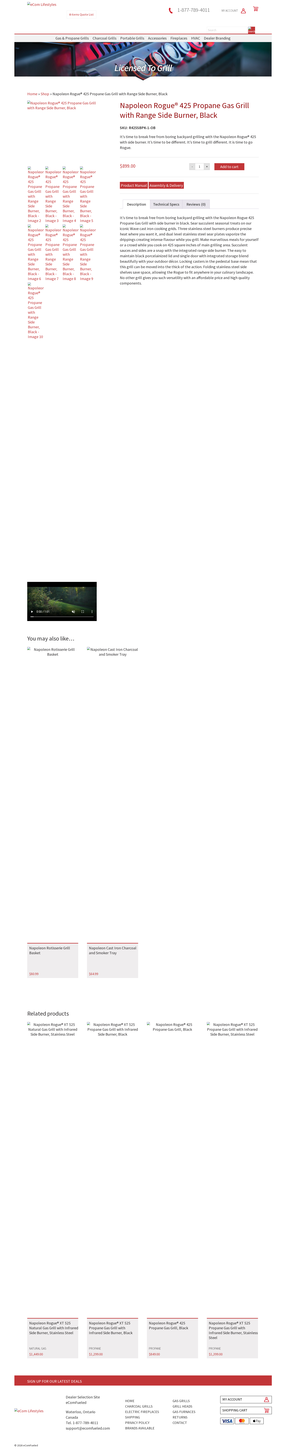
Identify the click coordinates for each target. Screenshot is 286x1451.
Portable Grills (132, 38)
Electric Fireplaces (142, 1412)
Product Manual (134, 185)
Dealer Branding (217, 38)
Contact (180, 1422)
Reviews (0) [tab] (196, 204)
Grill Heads (182, 1406)
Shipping (132, 1417)
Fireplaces (178, 38)
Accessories (157, 38)
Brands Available (139, 1428)
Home (32, 93)
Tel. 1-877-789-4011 (82, 1422)
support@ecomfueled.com (88, 1428)
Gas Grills (181, 1401)
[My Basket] (255, 9)
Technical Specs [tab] (166, 204)
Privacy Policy (137, 1422)
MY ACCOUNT (230, 10)
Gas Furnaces (184, 1412)
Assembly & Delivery (166, 185)
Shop (45, 93)
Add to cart (229, 166)
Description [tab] (136, 204)
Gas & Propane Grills (72, 38)
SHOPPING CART (234, 1410)
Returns (180, 1417)
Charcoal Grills (104, 38)
